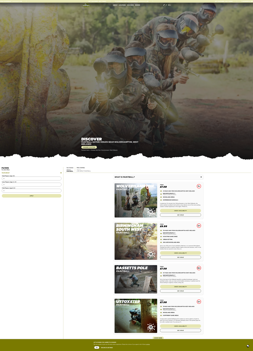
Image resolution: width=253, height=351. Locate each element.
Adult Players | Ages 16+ (8, 176)
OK (97, 347)
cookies (148, 344)
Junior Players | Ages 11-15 (9, 182)
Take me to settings (107, 347)
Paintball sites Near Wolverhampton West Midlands (104, 150)
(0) (170, 5)
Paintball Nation (85, 150)
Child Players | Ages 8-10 (8, 188)
